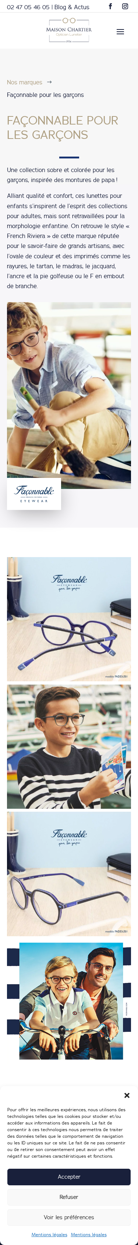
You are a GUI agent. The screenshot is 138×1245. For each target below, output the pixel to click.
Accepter (69, 1176)
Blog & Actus (71, 7)
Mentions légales (49, 1234)
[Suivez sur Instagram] (125, 6)
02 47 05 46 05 (28, 7)
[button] (127, 1095)
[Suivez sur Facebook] (110, 6)
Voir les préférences (69, 1217)
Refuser (69, 1196)
